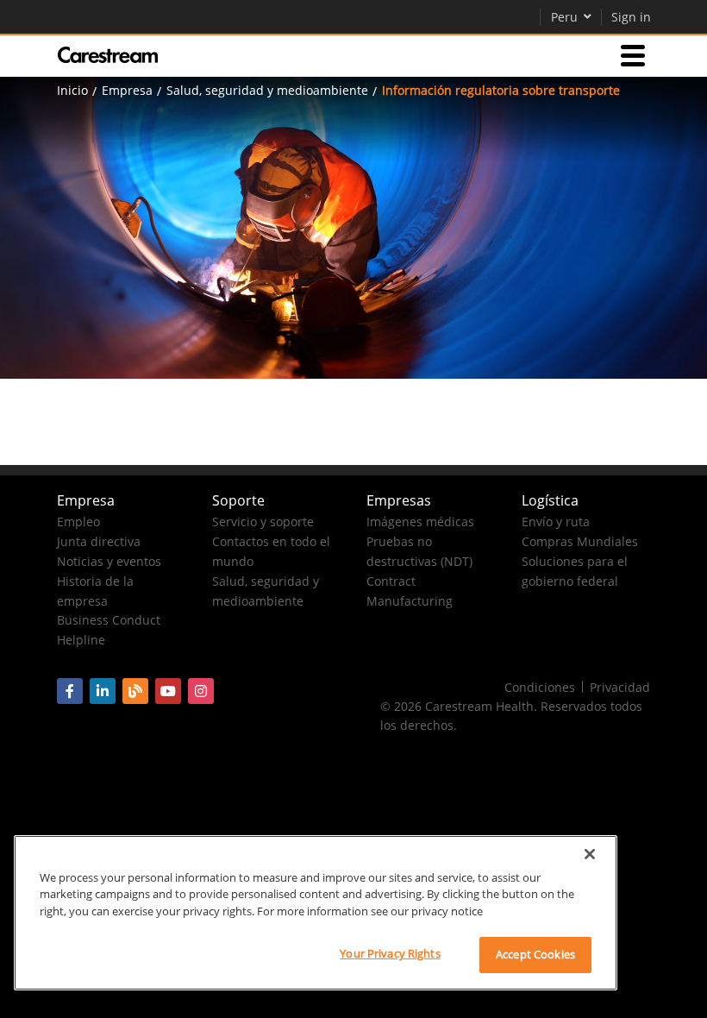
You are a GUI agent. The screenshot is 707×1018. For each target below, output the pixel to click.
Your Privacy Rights (390, 953)
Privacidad (620, 687)
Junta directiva (99, 541)
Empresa (127, 90)
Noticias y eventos (109, 561)
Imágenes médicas (420, 521)
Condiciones (539, 687)
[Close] (590, 854)
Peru (564, 17)
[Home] (108, 55)
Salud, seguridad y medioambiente (267, 90)
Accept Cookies (535, 954)
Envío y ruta (556, 521)
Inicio (72, 90)
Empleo (78, 521)
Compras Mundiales (580, 541)
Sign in (631, 17)
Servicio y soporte (263, 521)
